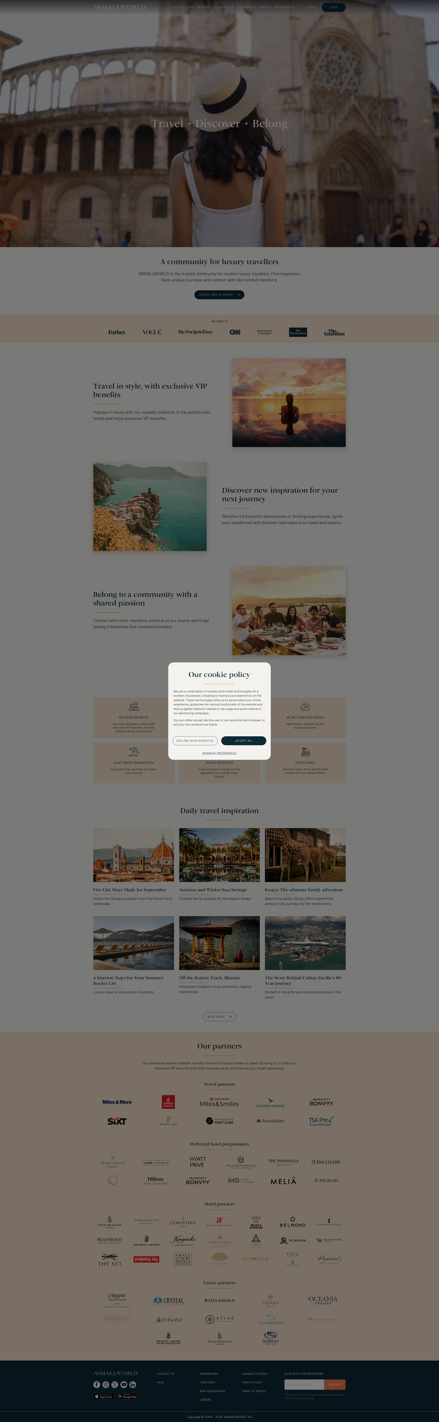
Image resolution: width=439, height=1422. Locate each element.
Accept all (243, 740)
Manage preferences (219, 753)
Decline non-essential (195, 740)
